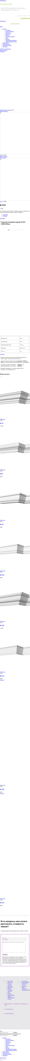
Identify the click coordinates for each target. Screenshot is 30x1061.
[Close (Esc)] (0, 1059)
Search (15, 1032)
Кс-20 (1, 524)
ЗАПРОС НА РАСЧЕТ (5, 49)
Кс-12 (1, 423)
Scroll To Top (3, 1057)
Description (5, 214)
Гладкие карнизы (7, 110)
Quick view (2, 419)
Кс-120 (2, 625)
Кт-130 (2, 789)
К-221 (1, 201)
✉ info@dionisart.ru (9, 1013)
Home (1, 110)
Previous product (3, 111)
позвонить (2, 51)
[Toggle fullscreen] (3, 1059)
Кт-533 (2, 575)
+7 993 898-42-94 (25, 18)
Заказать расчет (3, 50)
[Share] (2, 1059)
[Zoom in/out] (4, 1059)
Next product (3, 157)
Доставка (5, 216)
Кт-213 (2, 902)
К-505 (1, 155)
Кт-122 (2, 676)
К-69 (1, 473)
